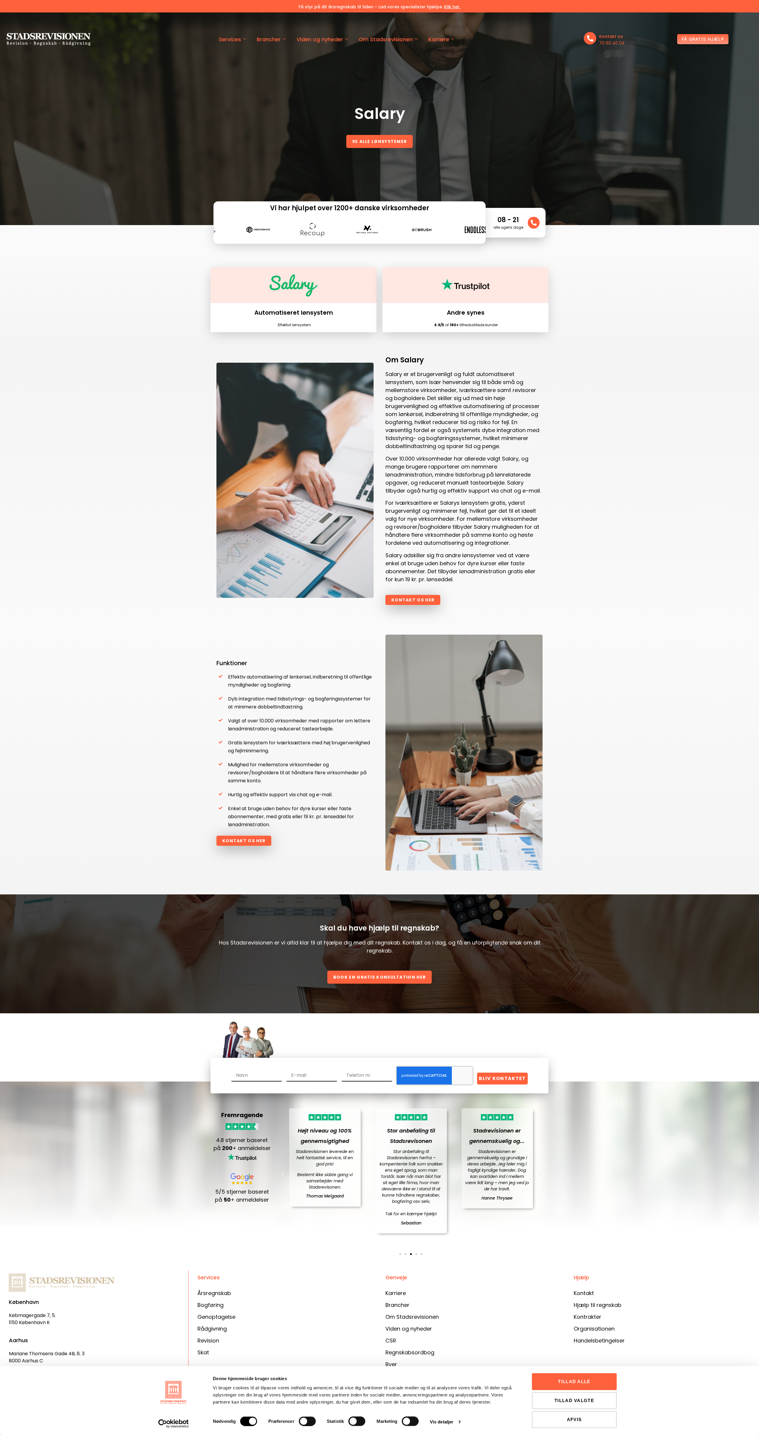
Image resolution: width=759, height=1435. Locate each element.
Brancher (269, 39)
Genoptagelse (216, 1317)
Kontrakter (587, 1317)
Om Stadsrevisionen (386, 39)
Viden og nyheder (319, 39)
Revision (208, 1340)
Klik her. (452, 7)
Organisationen (594, 1328)
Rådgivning (212, 1328)
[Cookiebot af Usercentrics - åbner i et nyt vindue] (174, 1423)
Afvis (574, 1419)
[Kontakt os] (590, 38)
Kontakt (584, 1293)
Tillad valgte (574, 1400)
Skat (203, 1352)
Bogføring (210, 1305)
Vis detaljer (441, 1421)
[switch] (307, 1421)
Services (230, 39)
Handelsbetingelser (599, 1340)
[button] (283, 1174)
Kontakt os (611, 36)
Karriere (438, 39)
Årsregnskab (214, 1293)
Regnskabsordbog (409, 1352)
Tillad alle (574, 1381)
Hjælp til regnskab (597, 1305)
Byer (391, 1364)
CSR (390, 1340)
